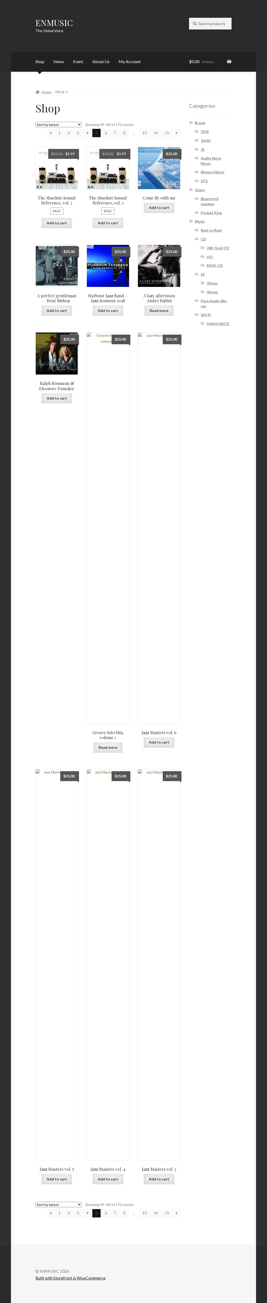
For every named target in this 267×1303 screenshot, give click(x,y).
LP (203, 274)
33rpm (212, 283)
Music (200, 221)
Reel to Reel (211, 230)
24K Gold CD (218, 248)
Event (78, 61)
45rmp (212, 292)
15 (167, 133)
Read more (159, 310)
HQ (210, 257)
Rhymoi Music (212, 172)
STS (204, 181)
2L (203, 149)
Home (46, 92)
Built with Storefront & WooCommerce (70, 1277)
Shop (39, 61)
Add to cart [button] (57, 223)
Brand (200, 122)
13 (144, 133)
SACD (206, 314)
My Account (130, 61)
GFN (205, 131)
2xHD (206, 140)
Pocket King (211, 212)
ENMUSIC (54, 22)
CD (203, 239)
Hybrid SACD (218, 323)
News (58, 61)
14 (156, 133)
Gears (200, 190)
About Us (101, 61)
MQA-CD (215, 265)
